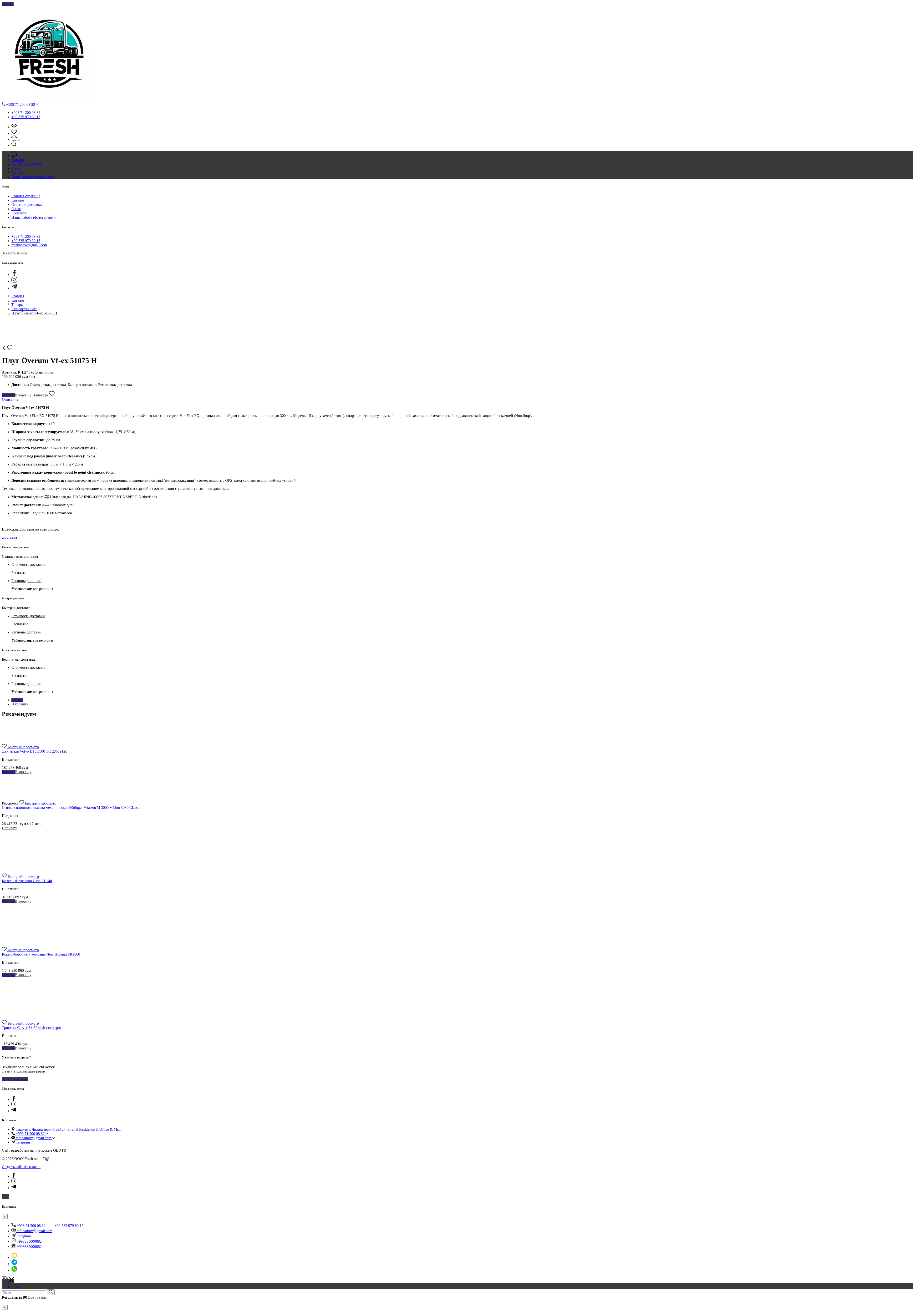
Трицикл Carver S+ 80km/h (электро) (31, 1028)
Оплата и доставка (26, 204)
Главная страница (25, 196)
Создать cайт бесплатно (21, 1167)
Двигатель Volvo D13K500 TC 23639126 (34, 751)
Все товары (37, 1297)
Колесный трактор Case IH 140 (27, 881)
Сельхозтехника (24, 309)
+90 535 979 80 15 (25, 117)
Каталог (18, 200)
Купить (8, 395)
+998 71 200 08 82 (20, 104)
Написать (40, 395)
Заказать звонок (15, 253)
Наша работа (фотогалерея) (33, 217)
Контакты (19, 213)
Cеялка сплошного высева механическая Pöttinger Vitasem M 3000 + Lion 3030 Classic (71, 807)
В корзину (23, 395)
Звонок (8, 4)
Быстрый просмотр (23, 747)
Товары (17, 305)
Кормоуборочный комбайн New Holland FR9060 (41, 954)
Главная (17, 296)
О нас (16, 209)
